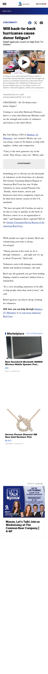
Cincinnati (10, 22)
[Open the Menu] (4, 4)
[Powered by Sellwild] (39, 484)
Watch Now (40, 4)
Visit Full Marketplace (34, 333)
